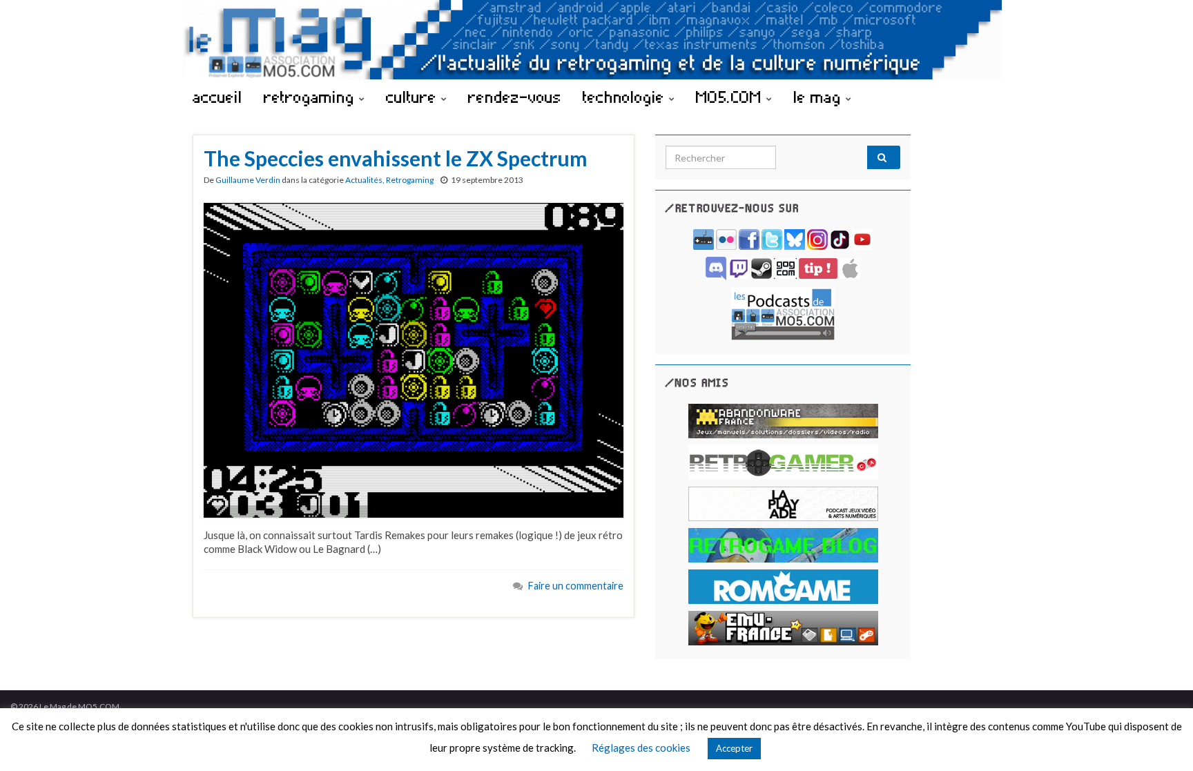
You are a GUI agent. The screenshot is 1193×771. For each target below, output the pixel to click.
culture (413, 97)
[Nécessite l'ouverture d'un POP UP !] (783, 312)
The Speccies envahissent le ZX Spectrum (396, 158)
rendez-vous (514, 97)
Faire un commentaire (575, 586)
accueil (217, 97)
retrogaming (311, 97)
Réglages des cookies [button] (641, 747)
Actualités (363, 180)
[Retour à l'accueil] (596, 39)
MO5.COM (731, 97)
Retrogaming (410, 180)
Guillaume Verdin (247, 180)
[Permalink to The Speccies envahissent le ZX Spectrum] (413, 359)
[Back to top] (1162, 740)
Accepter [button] (734, 748)
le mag (819, 97)
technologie (626, 97)
